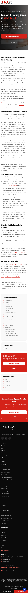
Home (2, 11)
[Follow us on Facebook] (2, 438)
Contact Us (3, 443)
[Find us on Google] (9, 438)
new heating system (20, 252)
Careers (3, 453)
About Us (3, 445)
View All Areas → (5, 550)
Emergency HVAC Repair (10, 312)
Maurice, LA (7, 387)
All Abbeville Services (10, 338)
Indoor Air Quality (9, 325)
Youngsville (3, 537)
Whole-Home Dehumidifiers (11, 335)
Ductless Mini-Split (9, 308)
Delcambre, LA (8, 383)
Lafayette (3, 532)
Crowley (3, 542)
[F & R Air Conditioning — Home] (7, 2)
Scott (2, 545)
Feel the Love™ (4, 455)
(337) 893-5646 (6, 559)
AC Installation (8, 300)
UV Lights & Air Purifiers (10, 333)
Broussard (3, 535)
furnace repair (5, 102)
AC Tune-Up (7, 304)
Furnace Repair (4, 486)
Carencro (3, 547)
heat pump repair (12, 185)
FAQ (2, 457)
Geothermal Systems (6, 491)
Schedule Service (14, 363)
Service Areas (9, 11)
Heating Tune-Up (9, 323)
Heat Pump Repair (9, 319)
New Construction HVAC (10, 329)
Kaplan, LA (7, 381)
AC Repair (7, 302)
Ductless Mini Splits (5, 469)
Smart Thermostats (9, 331)
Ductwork (7, 310)
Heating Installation (9, 321)
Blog (2, 448)
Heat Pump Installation (10, 316)
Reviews (3, 450)
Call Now (15, 42)
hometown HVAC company (15, 264)
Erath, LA (7, 379)
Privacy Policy (14, 588)
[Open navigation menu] (25, 2)
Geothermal (7, 314)
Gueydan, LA (8, 385)
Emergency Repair (5, 513)
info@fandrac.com (7, 561)
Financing (3, 523)
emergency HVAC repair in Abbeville (10, 277)
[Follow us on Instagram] (6, 438)
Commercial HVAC (9, 306)
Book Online (8, 591)
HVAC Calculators (5, 520)
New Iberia (3, 540)
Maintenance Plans (9, 327)
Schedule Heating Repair (13, 36)
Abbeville (15, 11)
